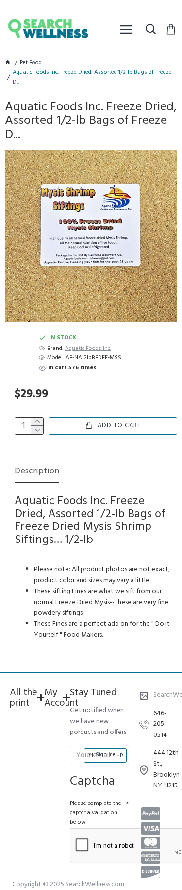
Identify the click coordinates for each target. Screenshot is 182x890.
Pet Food (31, 63)
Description (37, 472)
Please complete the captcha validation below (95, 813)
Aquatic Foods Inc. (88, 348)
